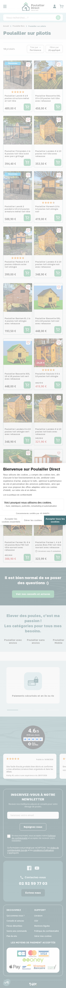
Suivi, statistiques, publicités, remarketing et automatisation (31, 506)
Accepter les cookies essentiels (11, 520)
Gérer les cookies (33, 520)
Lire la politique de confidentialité (17, 495)
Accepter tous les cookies (55, 520)
